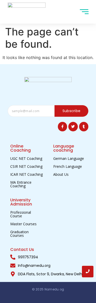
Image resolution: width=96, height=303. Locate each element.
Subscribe (71, 110)
